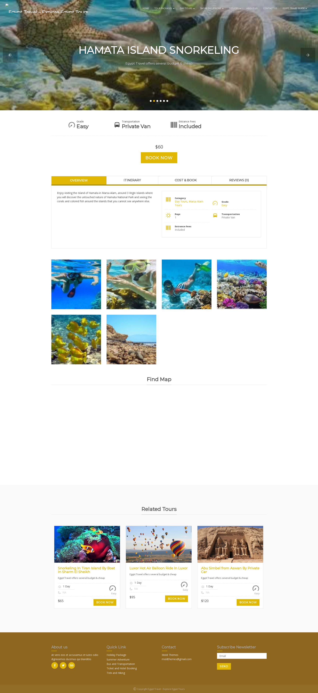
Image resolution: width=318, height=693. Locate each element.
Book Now (159, 157)
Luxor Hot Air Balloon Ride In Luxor (159, 568)
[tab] (79, 180)
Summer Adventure (118, 659)
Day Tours (186, 8)
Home (146, 8)
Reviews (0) (239, 180)
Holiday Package (116, 655)
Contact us (270, 8)
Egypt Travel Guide (294, 8)
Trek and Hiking (116, 673)
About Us (252, 8)
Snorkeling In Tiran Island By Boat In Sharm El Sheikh (86, 570)
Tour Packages (163, 8)
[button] (10, 55)
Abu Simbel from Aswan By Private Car (230, 570)
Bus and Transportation (121, 664)
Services (234, 8)
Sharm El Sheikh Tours (93, 545)
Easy (224, 205)
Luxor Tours (165, 545)
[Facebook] (54, 665)
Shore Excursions (211, 8)
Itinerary (132, 180)
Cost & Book (186, 180)
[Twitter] (63, 665)
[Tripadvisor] (71, 665)
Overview (79, 180)
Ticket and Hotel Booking (122, 668)
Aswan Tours (224, 545)
